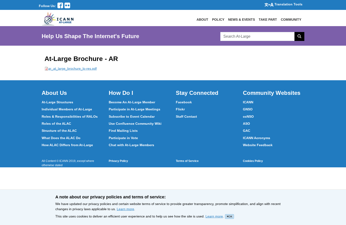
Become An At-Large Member (132, 102)
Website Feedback (258, 145)
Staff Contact (186, 116)
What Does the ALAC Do (61, 138)
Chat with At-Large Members (131, 145)
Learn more (125, 209)
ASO (246, 123)
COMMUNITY (291, 19)
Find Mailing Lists (123, 131)
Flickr (180, 109)
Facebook (184, 102)
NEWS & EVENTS (241, 19)
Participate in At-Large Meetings (134, 109)
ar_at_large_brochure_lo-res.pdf (72, 68)
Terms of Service (187, 161)
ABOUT (202, 19)
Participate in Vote (123, 138)
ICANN (248, 102)
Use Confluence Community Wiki (135, 123)
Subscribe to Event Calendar (132, 116)
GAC (246, 131)
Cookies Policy (253, 161)
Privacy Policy (118, 161)
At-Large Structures (57, 102)
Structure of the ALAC (59, 131)
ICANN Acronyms (256, 138)
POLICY (218, 19)
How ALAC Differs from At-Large (67, 145)
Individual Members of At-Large (67, 109)
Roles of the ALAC (56, 123)
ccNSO (248, 116)
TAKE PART (268, 19)
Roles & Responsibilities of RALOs (70, 116)
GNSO (248, 109)
